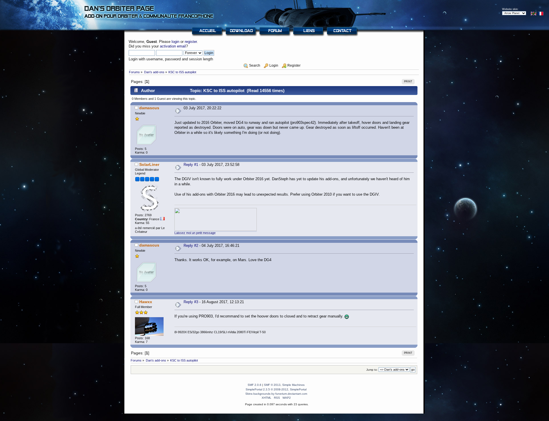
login (175, 41)
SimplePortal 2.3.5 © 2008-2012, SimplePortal (276, 389)
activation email (173, 46)
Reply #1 (191, 164)
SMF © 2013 (272, 384)
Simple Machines (293, 384)
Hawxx (145, 301)
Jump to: (372, 369)
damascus (149, 108)
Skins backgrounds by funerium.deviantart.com (276, 393)
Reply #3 (191, 302)
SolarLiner (149, 164)
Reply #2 (191, 245)
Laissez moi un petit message (195, 233)
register (191, 41)
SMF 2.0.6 (254, 384)
